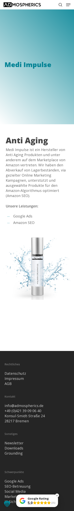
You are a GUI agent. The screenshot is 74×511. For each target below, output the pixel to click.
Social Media (15, 491)
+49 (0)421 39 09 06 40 (23, 410)
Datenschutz (15, 373)
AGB (8, 383)
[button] (68, 5)
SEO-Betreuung (18, 486)
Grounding (14, 453)
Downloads (14, 448)
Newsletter (14, 443)
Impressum (14, 378)
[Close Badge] (57, 495)
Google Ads (14, 481)
